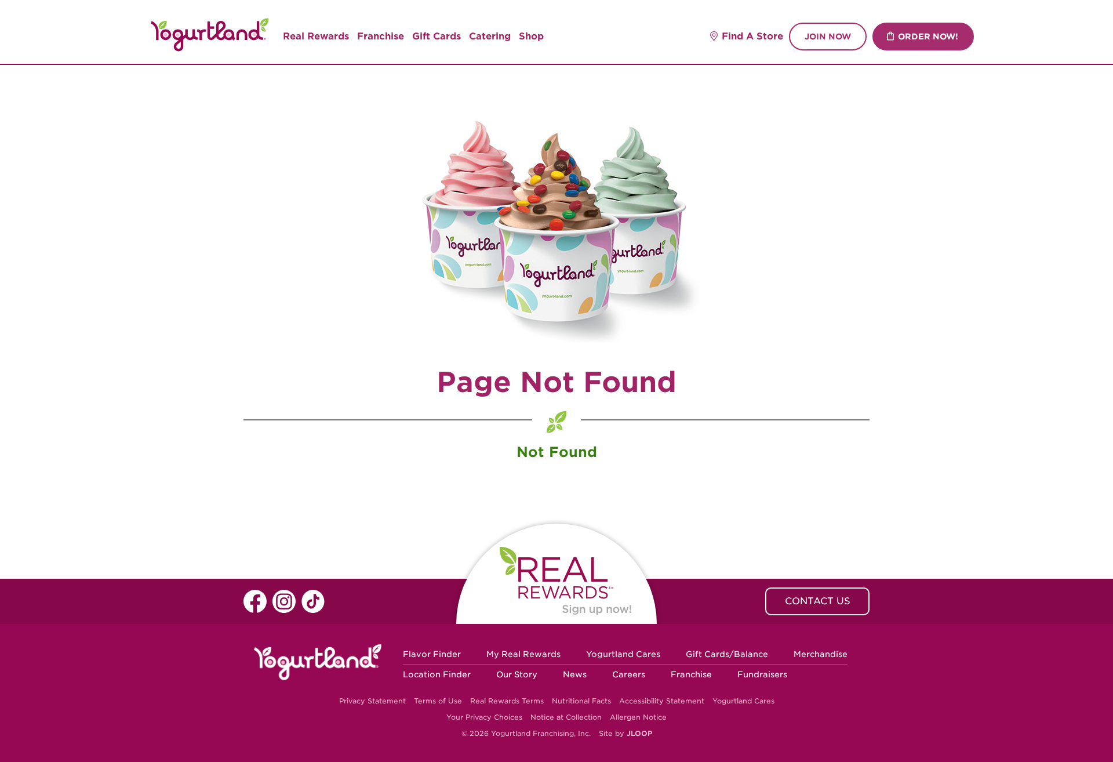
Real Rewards (316, 36)
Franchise (380, 36)
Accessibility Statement (661, 700)
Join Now (828, 36)
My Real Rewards (523, 654)
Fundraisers (762, 674)
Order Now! (928, 36)
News (575, 674)
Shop (531, 36)
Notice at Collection (566, 717)
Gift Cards (436, 36)
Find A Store (752, 36)
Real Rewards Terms (507, 700)
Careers (628, 674)
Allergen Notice (638, 717)
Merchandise (821, 654)
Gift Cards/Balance (727, 654)
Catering (490, 36)
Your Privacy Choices (484, 717)
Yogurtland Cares (623, 654)
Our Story (516, 674)
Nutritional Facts (581, 700)
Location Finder (437, 674)
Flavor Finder (432, 654)
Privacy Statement (372, 700)
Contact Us (817, 601)
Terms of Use (438, 700)
